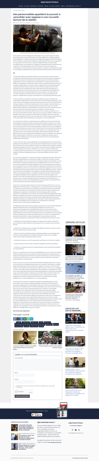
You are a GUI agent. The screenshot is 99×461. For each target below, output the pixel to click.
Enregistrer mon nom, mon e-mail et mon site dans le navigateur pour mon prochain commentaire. (35, 386)
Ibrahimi (56, 324)
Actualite (22, 10)
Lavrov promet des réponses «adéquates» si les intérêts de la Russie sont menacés (74, 239)
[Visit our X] (79, 430)
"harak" (19, 322)
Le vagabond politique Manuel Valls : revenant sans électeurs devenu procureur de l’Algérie (74, 258)
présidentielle (34, 326)
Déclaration (28, 324)
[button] (80, 6)
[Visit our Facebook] (72, 430)
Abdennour (34, 322)
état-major (42, 324)
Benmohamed (19, 324)
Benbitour (47, 322)
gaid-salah (49, 324)
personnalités (18, 326)
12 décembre (25, 322)
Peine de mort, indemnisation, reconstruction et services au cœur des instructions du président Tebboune (74, 296)
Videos (63, 6)
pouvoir (26, 326)
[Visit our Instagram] (76, 430)
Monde (46, 6)
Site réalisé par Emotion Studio (80, 458)
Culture (51, 6)
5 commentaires (76, 300)
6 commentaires (76, 279)
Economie (40, 6)
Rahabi (41, 326)
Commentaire (19, 358)
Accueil (21, 6)
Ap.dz (77, 6)
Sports (57, 6)
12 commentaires (76, 261)
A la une (26, 6)
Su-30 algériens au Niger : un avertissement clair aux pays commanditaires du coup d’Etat (74, 277)
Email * (17, 379)
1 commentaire (75, 242)
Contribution (70, 6)
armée (41, 322)
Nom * (16, 372)
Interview (33, 6)
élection (35, 324)
